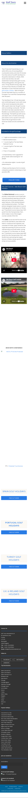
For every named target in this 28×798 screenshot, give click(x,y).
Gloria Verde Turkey (6, 740)
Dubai (2, 700)
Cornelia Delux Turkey (6, 738)
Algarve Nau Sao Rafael (7, 726)
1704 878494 (10, 645)
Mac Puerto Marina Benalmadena (9, 718)
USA (2, 703)
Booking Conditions (13, 786)
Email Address (4, 761)
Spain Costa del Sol (5, 670)
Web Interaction (23, 790)
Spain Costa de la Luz (6, 674)
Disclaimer (21, 786)
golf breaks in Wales (8, 90)
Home (6, 786)
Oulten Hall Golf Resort (6, 748)
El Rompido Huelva (5, 732)
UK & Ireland (4, 688)
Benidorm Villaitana (5, 734)
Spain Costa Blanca (5, 672)
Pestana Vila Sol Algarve (7, 720)
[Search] (21, 3)
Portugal (3, 680)
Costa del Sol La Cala (6, 712)
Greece (3, 690)
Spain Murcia (4, 678)
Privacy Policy (10, 788)
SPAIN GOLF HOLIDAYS (14, 491)
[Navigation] (25, 3)
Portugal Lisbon (5, 686)
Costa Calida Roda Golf (6, 730)
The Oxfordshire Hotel (6, 750)
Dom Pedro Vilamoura (6, 722)
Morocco (3, 702)
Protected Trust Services (16, 466)
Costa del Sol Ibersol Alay (7, 716)
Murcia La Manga (5, 728)
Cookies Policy (17, 788)
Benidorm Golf (4, 676)
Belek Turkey (4, 694)
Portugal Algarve (5, 682)
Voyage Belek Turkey (6, 736)
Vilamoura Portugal (5, 684)
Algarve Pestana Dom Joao (7, 724)
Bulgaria (3, 696)
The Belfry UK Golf (5, 744)
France (2, 698)
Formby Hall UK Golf (6, 746)
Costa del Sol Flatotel (6, 714)
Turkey (2, 692)
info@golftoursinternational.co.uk (13, 649)
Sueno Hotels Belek (6, 742)
